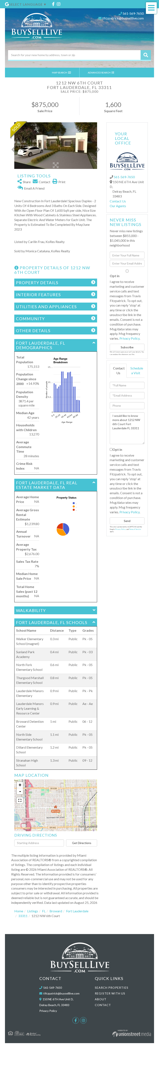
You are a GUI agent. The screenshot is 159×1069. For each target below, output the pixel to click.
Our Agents (118, 206)
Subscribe (127, 347)
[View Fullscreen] (20, 800)
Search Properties (111, 987)
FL (44, 911)
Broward (55, 911)
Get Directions (81, 843)
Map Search (59, 72)
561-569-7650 (133, 13)
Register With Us (110, 993)
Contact (103, 1005)
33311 (23, 916)
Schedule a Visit (136, 370)
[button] (146, 55)
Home (18, 911)
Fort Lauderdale (77, 911)
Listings (32, 911)
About (100, 999)
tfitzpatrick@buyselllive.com (123, 18)
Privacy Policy (129, 338)
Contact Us (118, 201)
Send (127, 521)
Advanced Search (99, 72)
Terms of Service (135, 529)
